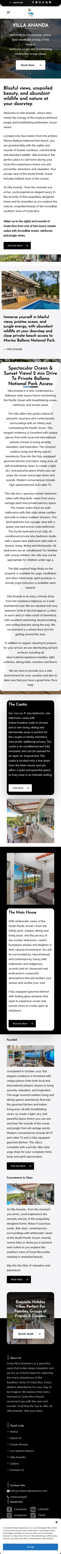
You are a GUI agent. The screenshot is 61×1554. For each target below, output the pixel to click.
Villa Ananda (27, 113)
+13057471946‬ (17, 3)
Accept (30, 1547)
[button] (56, 1522)
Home (12, 1431)
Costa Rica (10, 164)
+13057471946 (18, 1496)
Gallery (13, 1463)
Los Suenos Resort (20, 1450)
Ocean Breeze (17, 1444)
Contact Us (15, 1469)
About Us (14, 1437)
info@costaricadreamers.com (29, 1490)
